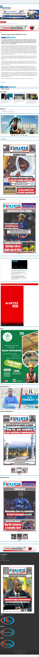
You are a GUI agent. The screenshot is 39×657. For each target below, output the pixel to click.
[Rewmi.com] (6, 7)
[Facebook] (18, 645)
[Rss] (17, 645)
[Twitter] (19, 645)
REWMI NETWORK (23, 644)
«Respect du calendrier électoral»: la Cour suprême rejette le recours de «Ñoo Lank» (19, 101)
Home (1, 23)
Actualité (4, 23)
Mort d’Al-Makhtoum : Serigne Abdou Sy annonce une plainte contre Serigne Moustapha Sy (7, 101)
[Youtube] (20, 645)
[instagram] (21, 645)
